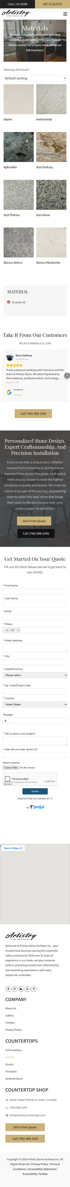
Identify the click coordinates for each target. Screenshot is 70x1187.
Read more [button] (12, 382)
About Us (10, 1008)
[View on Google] (9, 357)
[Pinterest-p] (34, 989)
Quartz (9, 1064)
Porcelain (11, 1071)
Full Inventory (13, 1050)
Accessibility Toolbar (35, 1174)
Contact (10, 1022)
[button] (65, 13)
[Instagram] (14, 989)
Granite (17, 302)
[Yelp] (27, 989)
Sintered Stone (14, 1078)
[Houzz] (21, 989)
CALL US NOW (17, 4)
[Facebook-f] (8, 989)
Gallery (9, 1015)
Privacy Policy (13, 1030)
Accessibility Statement (42, 1169)
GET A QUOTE (52, 4)
